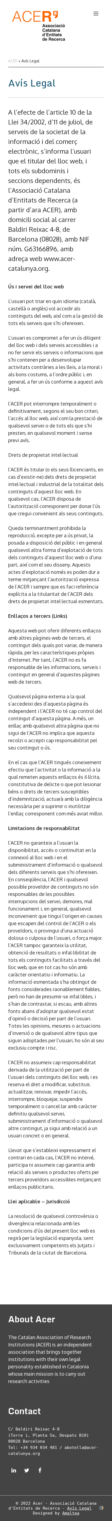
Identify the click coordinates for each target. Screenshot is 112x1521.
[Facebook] (39, 1470)
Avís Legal (79, 1508)
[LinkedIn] (13, 1470)
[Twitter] (26, 1470)
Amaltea (70, 1513)
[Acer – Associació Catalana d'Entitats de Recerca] (38, 23)
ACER (12, 61)
